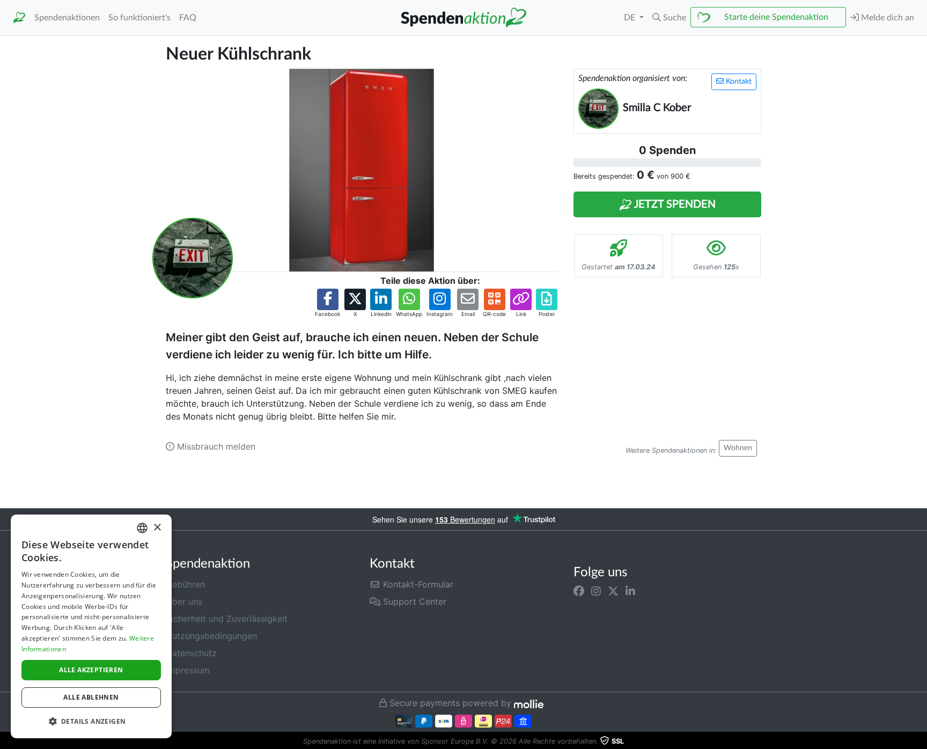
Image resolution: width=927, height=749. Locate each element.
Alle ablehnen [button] (91, 697)
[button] (669, 17)
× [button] (157, 528)
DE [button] (630, 17)
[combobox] (142, 528)
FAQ (187, 17)
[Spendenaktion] (19, 18)
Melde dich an (886, 17)
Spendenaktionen (67, 17)
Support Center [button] (413, 601)
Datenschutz (191, 653)
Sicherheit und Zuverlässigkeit (227, 618)
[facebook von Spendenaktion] (578, 590)
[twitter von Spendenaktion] (613, 590)
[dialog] (91, 626)
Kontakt (738, 81)
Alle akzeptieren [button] (91, 669)
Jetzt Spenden (674, 204)
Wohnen (738, 448)
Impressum (188, 670)
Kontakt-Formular (416, 584)
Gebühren (185, 584)
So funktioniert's (139, 17)
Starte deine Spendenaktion (776, 17)
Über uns (184, 601)
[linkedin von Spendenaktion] (630, 590)
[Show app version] (919, 741)
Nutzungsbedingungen (211, 635)
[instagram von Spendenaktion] (596, 590)
